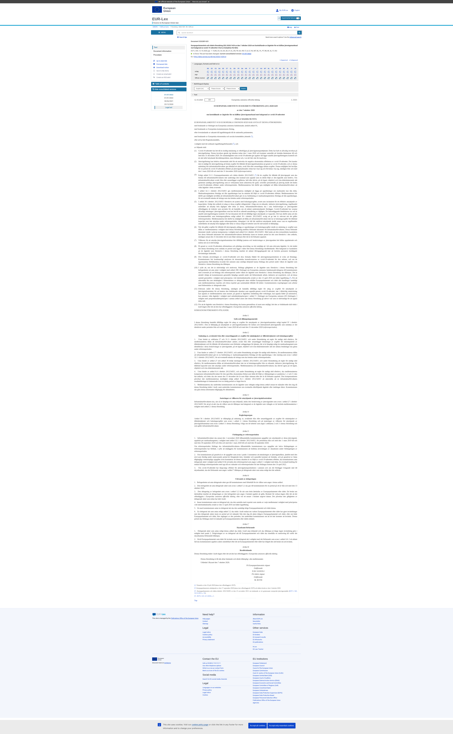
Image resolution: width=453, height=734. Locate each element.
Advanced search (295, 37)
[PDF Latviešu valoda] (253, 74)
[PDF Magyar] (261, 74)
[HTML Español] (212, 71)
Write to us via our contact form (213, 668)
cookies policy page (200, 725)
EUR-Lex (160, 19)
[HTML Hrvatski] (246, 71)
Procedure (157, 55)
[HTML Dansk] (219, 71)
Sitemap (205, 624)
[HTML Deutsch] (223, 71)
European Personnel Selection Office (265, 698)
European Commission (260, 670)
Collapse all (294, 60)
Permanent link (161, 64)
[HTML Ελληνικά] (231, 71)
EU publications (258, 642)
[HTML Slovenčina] (284, 71)
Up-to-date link (161, 61)
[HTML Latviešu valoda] (253, 71)
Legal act (168, 107)
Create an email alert (163, 74)
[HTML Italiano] (250, 71)
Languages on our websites (212, 687)
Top (195, 600)
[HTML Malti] (265, 71)
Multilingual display (201, 84)
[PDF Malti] (265, 74)
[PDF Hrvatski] (246, 74)
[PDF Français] (238, 74)
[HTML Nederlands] (269, 71)
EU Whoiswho (257, 639)
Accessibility (207, 637)
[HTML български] (208, 71)
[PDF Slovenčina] (284, 74)
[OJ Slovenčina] (284, 78)
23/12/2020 (168, 104)
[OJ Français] (238, 78)
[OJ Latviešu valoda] (253, 78)
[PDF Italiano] (250, 74)
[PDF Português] (276, 74)
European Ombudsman (260, 690)
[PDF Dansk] (219, 74)
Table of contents (162, 84)
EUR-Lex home (164, 27)
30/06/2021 (168, 101)
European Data (258, 632)
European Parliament (260, 663)
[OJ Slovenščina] (287, 78)
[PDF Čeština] (215, 74)
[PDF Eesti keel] (227, 74)
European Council (258, 666)
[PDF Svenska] (295, 74)
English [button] (297, 10)
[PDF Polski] (272, 74)
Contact (205, 621)
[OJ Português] (276, 78)
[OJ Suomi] (291, 78)
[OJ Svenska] (295, 78)
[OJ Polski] (272, 78)
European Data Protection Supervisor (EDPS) (267, 693)
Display (243, 88)
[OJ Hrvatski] (246, 78)
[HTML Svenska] (295, 71)
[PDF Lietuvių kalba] (257, 74)
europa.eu (167, 663)
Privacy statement (209, 639)
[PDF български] (208, 74)
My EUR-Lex (283, 10)
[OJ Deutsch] (223, 78)
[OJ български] (208, 78)
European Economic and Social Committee (267, 683)
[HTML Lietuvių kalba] (257, 71)
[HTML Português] (276, 71)
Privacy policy (207, 690)
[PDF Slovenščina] (287, 74)
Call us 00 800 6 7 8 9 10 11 (212, 663)
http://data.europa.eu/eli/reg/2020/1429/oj (210, 57)
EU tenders (256, 635)
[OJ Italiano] (250, 78)
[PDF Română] (280, 74)
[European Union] (158, 659)
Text (155, 47)
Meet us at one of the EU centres (213, 670)
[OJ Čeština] (215, 78)
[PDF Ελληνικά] (231, 74)
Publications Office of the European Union (184, 618)
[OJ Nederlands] (269, 78)
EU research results (259, 637)
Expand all (284, 60)
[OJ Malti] (265, 78)
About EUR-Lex (258, 619)
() (252, 136)
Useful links (257, 624)
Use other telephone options (212, 666)
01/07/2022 (168, 95)
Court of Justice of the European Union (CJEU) (268, 673)
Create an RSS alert (163, 77)
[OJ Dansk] (219, 78)
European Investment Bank (262, 688)
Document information (162, 51)
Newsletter (256, 621)
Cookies (205, 695)
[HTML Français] (238, 71)
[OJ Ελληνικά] (231, 78)
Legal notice (207, 632)
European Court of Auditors (262, 678)
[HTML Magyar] (261, 71)
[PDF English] (234, 74)
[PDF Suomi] (291, 74)
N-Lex (255, 647)
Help (290, 27)
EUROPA (155, 27)
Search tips (183, 37)
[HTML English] (234, 71)
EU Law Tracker (258, 649)
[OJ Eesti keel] (227, 78)
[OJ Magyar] (261, 78)
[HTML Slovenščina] (287, 71)
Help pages (206, 619)
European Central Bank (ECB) (262, 675)
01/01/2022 (168, 98)
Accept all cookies (257, 726)
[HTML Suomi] (291, 71)
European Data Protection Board (263, 695)
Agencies (256, 703)
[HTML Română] (280, 71)
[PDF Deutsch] (223, 74)
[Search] (299, 33)
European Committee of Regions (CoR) (265, 685)
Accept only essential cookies (281, 726)
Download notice (162, 67)
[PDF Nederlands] (269, 74)
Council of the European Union (263, 668)
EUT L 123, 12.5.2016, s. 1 (205, 596)
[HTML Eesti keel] (227, 71)
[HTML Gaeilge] (242, 71)
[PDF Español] (212, 74)
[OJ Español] (212, 78)
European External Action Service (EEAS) (266, 680)
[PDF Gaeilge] (242, 74)
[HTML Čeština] (215, 71)
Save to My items (162, 71)
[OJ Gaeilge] (242, 78)
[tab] (244, 64)
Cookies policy (207, 635)
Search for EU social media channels (215, 679)
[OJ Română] (280, 78)
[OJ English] (234, 78)
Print (297, 27)
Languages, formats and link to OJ (207, 64)
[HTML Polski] (272, 71)
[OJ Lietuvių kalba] (257, 78)
